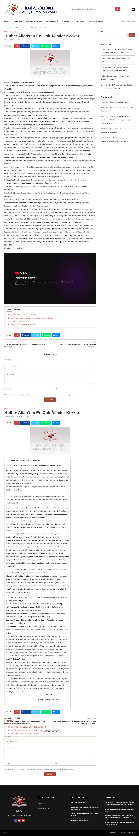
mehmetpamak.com (44, 808)
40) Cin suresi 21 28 (78, 802)
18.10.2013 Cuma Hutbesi (80, 820)
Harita (39, 806)
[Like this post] (17, 46)
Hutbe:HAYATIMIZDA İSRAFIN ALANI (22, 324)
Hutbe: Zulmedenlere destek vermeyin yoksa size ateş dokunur (31, 318)
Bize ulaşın (41, 801)
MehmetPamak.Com (96, 21)
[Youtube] (19, 820)
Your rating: (8, 359)
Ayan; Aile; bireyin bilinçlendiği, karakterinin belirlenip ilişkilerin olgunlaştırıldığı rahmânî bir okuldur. (116, 120)
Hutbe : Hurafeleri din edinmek (120, 102)
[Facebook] (15, 820)
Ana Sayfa (112, 832)
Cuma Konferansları (34, 21)
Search (117, 9)
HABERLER (18, 21)
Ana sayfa (7, 28)
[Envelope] (23, 820)
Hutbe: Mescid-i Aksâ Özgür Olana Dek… (23, 315)
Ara (102, 32)
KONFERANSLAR (79, 21)
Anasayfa (7, 21)
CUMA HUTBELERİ (20, 28)
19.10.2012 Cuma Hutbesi (17, 321)
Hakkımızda (41, 803)
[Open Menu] (133, 9)
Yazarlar (65, 21)
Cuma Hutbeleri (52, 21)
